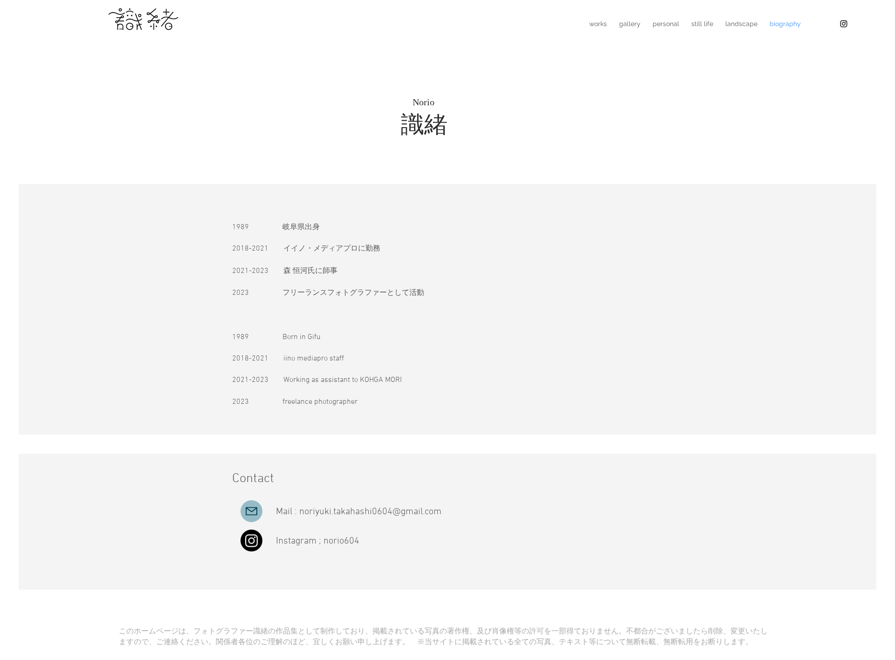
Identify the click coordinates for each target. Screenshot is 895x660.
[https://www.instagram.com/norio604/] (843, 23)
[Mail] (251, 511)
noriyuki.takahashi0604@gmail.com (370, 511)
